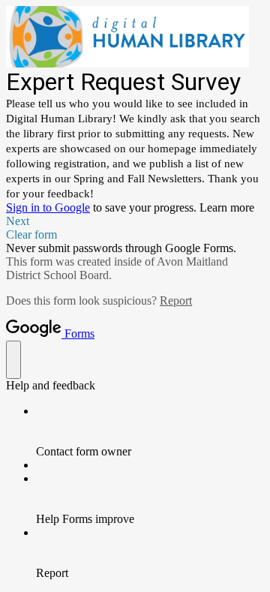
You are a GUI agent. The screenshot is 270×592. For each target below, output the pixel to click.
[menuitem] (150, 431)
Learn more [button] (227, 207)
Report (176, 300)
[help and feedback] (13, 360)
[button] (135, 221)
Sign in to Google (48, 207)
